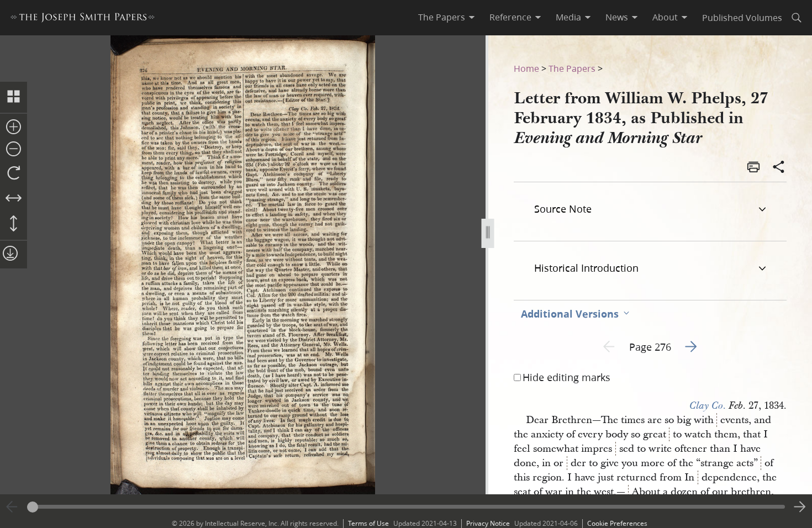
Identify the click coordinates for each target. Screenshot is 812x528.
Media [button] (568, 17)
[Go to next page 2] (800, 507)
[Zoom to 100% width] (13, 198)
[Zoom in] (13, 127)
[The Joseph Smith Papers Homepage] (82, 19)
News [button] (616, 17)
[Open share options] (779, 168)
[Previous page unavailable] (12, 507)
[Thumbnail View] (13, 97)
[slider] (406, 507)
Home (526, 68)
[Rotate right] (13, 173)
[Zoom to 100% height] (13, 224)
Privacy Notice (488, 523)
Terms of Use (368, 523)
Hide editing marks (566, 377)
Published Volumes (742, 17)
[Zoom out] (13, 150)
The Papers (572, 68)
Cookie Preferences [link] (617, 523)
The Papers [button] (441, 17)
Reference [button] (510, 17)
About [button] (665, 17)
